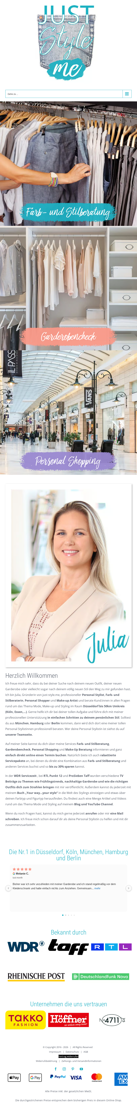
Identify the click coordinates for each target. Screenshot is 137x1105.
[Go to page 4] (74, 915)
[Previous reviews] (8, 888)
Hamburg (116, 852)
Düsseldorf (49, 852)
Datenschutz (72, 1051)
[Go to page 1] (65, 915)
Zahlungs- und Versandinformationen (81, 1061)
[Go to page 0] (63, 915)
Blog (77, 804)
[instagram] (64, 1069)
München (91, 852)
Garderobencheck (18, 749)
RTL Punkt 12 (53, 776)
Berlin (74, 858)
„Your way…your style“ (41, 793)
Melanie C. (22, 873)
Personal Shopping (45, 749)
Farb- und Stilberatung (93, 744)
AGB (85, 1051)
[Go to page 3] (71, 915)
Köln (71, 852)
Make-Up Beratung (78, 749)
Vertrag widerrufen (68, 1056)
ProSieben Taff (79, 776)
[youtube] (81, 1069)
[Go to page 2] (68, 915)
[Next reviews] (129, 888)
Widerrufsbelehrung (46, 1061)
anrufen (91, 813)
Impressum (55, 1051)
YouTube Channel (100, 804)
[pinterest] (72, 1069)
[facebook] (55, 1069)
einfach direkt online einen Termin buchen (35, 755)
